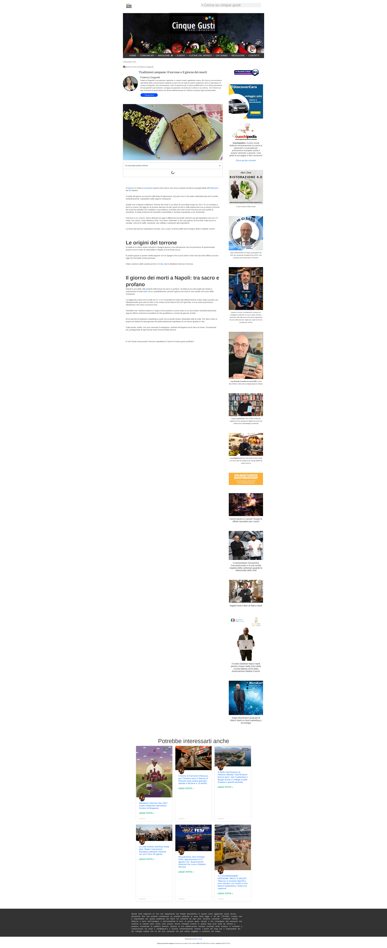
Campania (147, 188)
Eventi (181, 55)
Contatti (254, 55)
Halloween (213, 188)
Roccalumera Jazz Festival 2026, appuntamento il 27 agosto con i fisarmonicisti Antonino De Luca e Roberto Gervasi (192, 862)
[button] (220, 165)
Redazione (238, 55)
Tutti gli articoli (149, 95)
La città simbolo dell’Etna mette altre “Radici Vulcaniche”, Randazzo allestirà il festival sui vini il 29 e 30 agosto (154, 850)
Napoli (130, 188)
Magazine (164, 55)
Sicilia (160, 264)
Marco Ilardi (198, 939)
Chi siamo (222, 55)
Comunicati (147, 55)
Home (132, 55)
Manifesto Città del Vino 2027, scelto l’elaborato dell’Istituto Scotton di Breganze (153, 805)
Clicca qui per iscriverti (246, 160)
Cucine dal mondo (200, 55)
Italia (145, 291)
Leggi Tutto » (146, 813)
